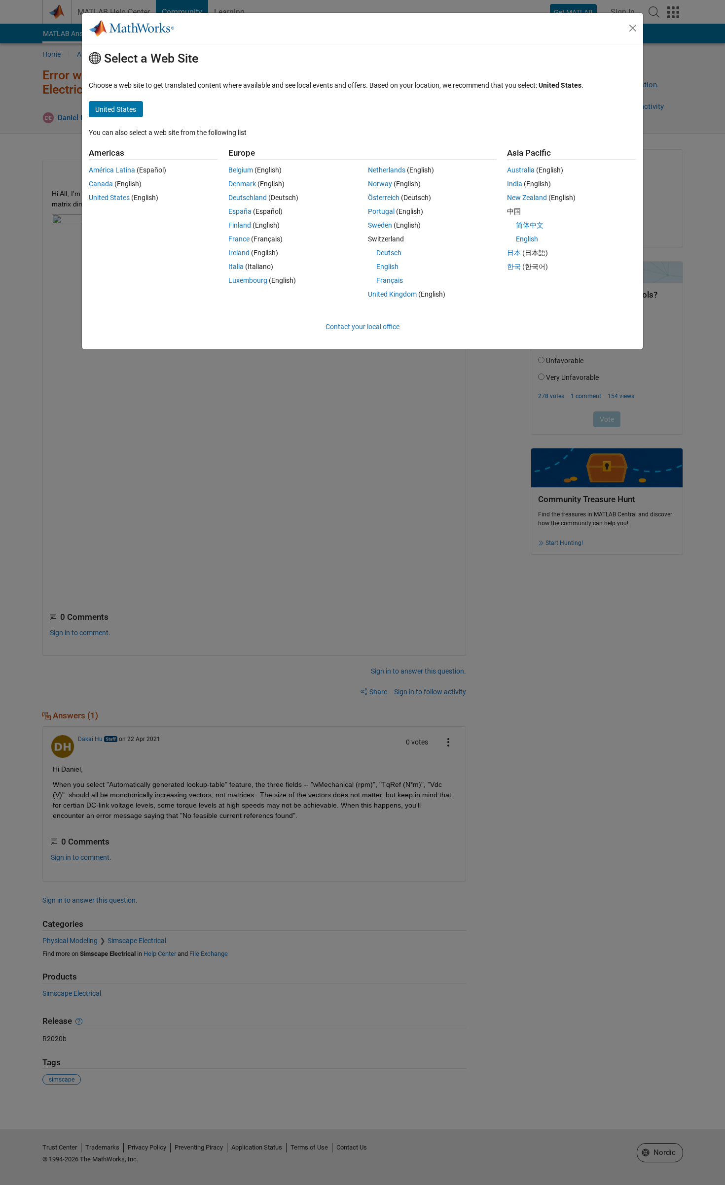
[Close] (633, 28)
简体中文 (530, 225)
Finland (239, 225)
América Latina (112, 170)
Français (389, 280)
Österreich (383, 198)
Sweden (380, 225)
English (387, 267)
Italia (236, 267)
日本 (514, 253)
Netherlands (386, 170)
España (240, 211)
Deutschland (247, 198)
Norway (380, 184)
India (514, 184)
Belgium (240, 170)
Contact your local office (362, 327)
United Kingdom (392, 294)
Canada (101, 184)
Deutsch (388, 253)
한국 (514, 267)
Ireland (239, 253)
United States (109, 198)
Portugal (381, 211)
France (239, 239)
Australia (521, 170)
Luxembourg (247, 280)
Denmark (242, 184)
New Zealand (527, 198)
